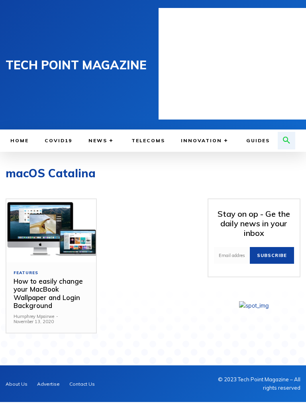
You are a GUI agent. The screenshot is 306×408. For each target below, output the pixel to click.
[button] (286, 140)
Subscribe (272, 255)
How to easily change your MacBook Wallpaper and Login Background (48, 293)
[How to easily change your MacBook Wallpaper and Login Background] (51, 230)
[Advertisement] (232, 64)
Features (26, 273)
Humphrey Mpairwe (34, 316)
